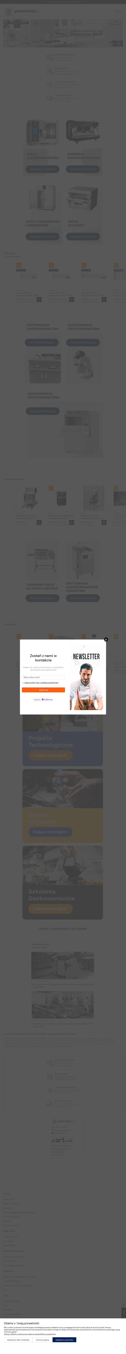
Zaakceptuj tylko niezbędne (18, 1340)
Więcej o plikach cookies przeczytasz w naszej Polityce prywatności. (30, 1334)
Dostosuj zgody (42, 1340)
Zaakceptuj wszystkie (64, 1340)
